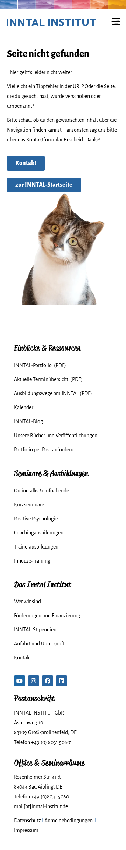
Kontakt (22, 657)
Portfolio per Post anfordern (44, 449)
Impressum (26, 830)
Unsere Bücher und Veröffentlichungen (55, 435)
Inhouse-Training (32, 561)
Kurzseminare (29, 504)
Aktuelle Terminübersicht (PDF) (48, 379)
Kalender (23, 407)
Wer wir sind (27, 601)
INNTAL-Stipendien (35, 629)
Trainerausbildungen (36, 547)
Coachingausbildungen (38, 533)
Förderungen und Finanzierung (47, 615)
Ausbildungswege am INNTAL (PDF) (53, 393)
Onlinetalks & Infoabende (41, 490)
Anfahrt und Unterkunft (39, 643)
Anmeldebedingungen (68, 820)
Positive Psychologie (36, 519)
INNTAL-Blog (28, 421)
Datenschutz (27, 820)
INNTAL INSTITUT (51, 22)
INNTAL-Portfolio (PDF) (40, 365)
